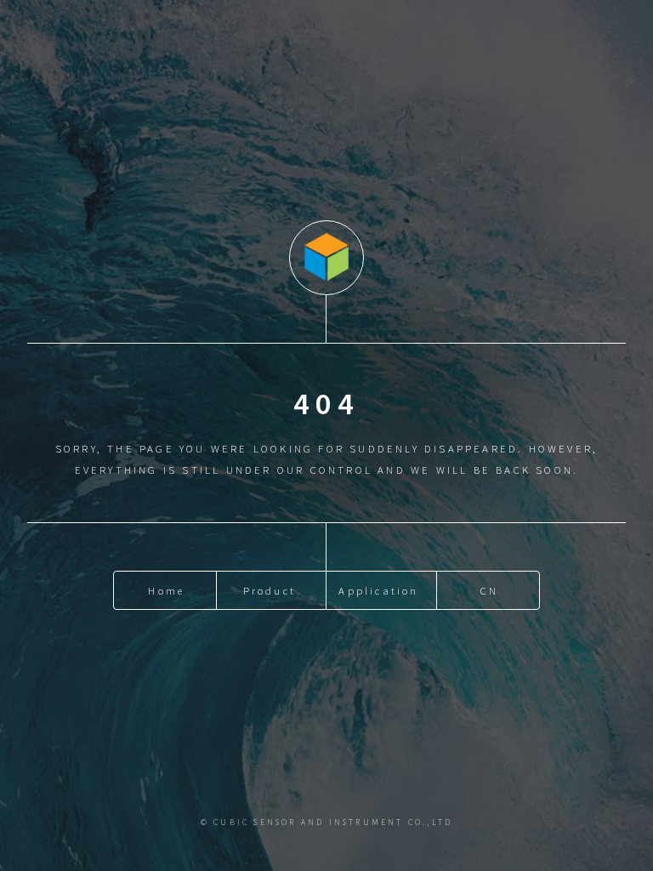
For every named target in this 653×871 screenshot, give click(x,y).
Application (378, 590)
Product (269, 590)
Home (166, 590)
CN (489, 590)
